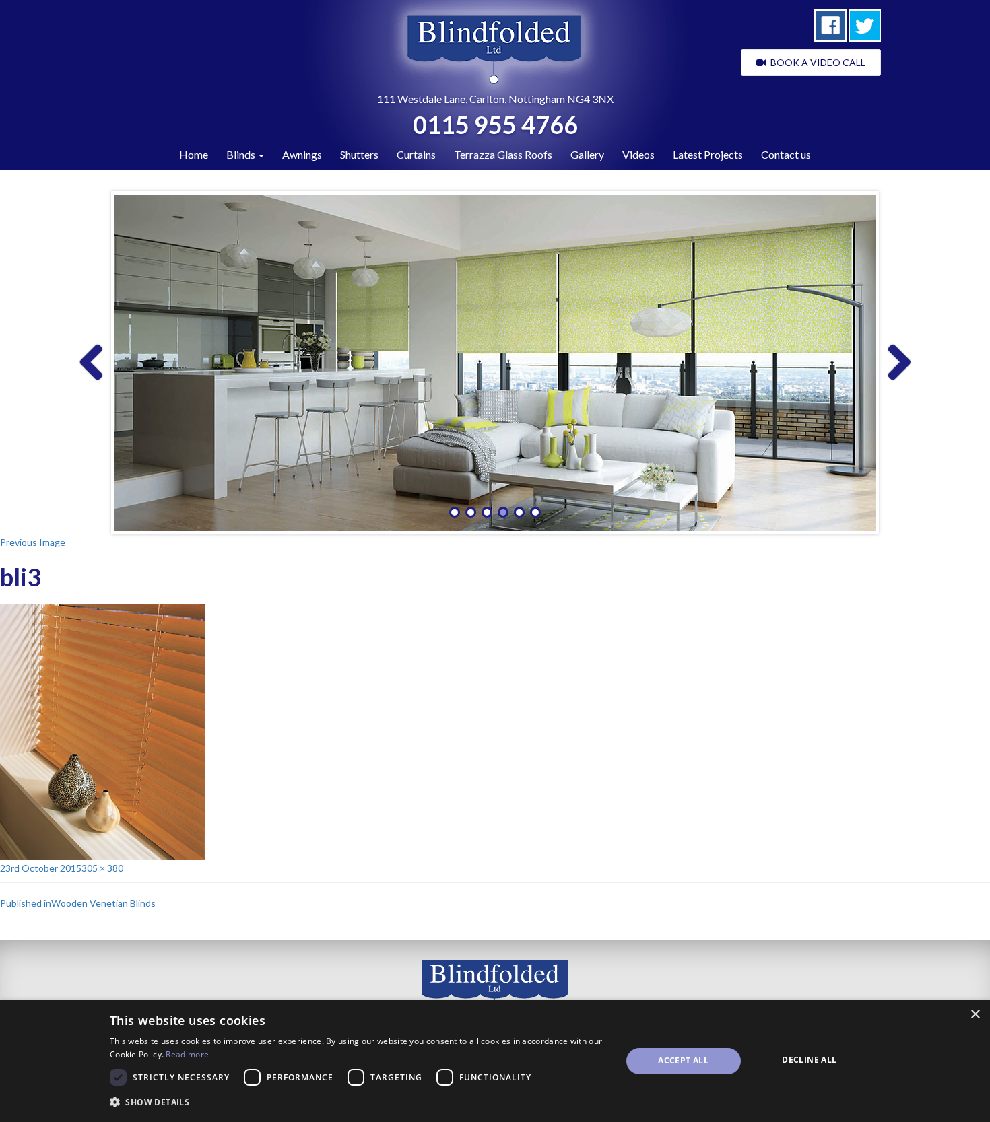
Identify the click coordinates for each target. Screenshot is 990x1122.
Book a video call (815, 62)
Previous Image (32, 542)
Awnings (302, 154)
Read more (187, 1054)
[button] (358, 1102)
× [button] (975, 1015)
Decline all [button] (809, 1059)
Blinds (241, 154)
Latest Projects (708, 154)
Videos (638, 154)
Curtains (416, 154)
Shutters (359, 154)
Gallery (587, 154)
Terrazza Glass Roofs (503, 154)
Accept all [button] (683, 1060)
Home (193, 154)
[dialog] (495, 1061)
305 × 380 (102, 868)
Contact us (786, 154)
